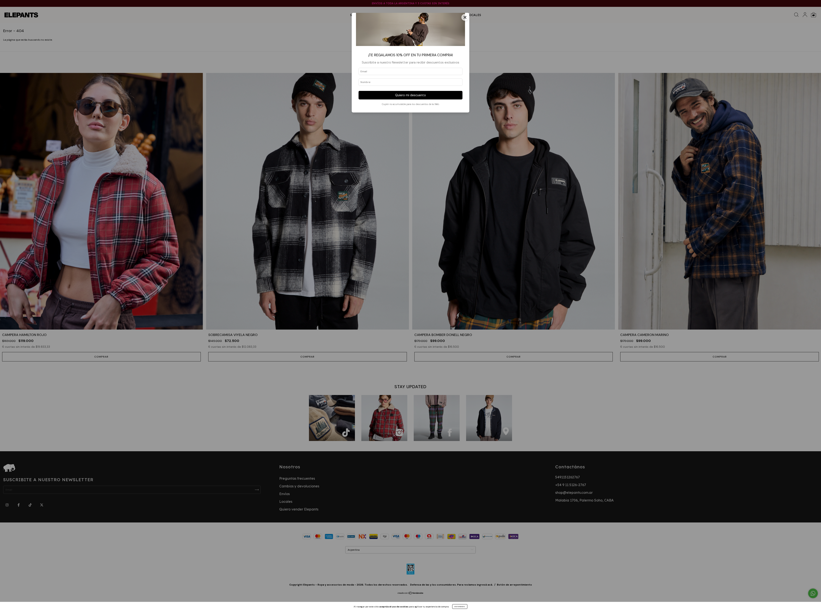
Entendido (460, 606)
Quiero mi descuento (410, 95)
